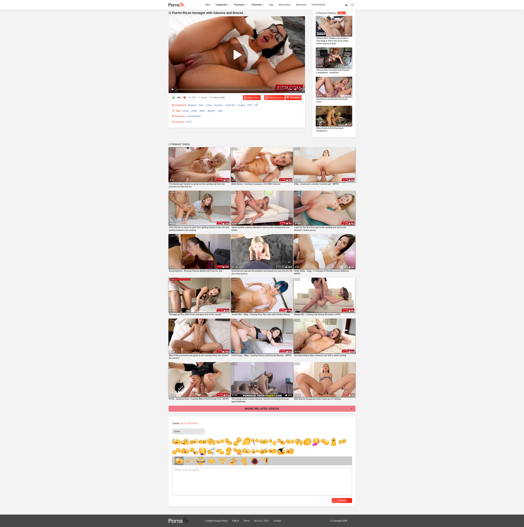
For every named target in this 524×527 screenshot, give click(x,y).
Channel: (180, 122)
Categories (221, 5)
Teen (201, 105)
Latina (209, 105)
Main (207, 5)
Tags (271, 5)
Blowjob (192, 105)
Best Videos (285, 5)
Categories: (181, 105)
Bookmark (301, 5)
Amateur (219, 105)
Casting (241, 105)
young (186, 111)
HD (256, 105)
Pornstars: (180, 116)
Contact (277, 521)
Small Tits (230, 105)
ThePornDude (318, 5)
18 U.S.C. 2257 (261, 521)
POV (250, 105)
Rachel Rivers (194, 116)
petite (202, 111)
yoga (220, 111)
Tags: (178, 111)
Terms (246, 521)
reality (194, 111)
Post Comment (276, 97)
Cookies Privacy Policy (216, 521)
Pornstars (239, 5)
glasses (211, 111)
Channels (257, 5)
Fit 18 (188, 122)
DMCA (235, 521)
